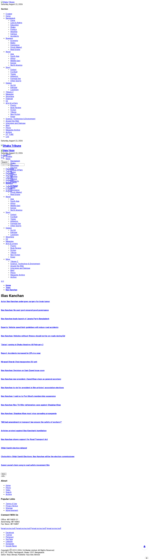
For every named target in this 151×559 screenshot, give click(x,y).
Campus (13, 34)
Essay (12, 116)
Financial (9, 99)
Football (13, 72)
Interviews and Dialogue (15, 123)
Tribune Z (9, 92)
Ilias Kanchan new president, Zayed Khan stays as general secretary (31, 379)
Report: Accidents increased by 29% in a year (21, 353)
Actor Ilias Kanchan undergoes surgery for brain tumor (25, 301)
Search (8, 492)
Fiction (13, 110)
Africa (12, 58)
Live (7, 137)
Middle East (15, 61)
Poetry (13, 105)
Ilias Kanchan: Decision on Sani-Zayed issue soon (22, 370)
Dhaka (12, 27)
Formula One (15, 78)
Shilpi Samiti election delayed (14, 448)
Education (14, 25)
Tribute (13, 112)
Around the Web (12, 121)
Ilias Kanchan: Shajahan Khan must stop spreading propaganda (29, 413)
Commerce (14, 45)
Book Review (15, 108)
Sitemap (9, 508)
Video (8, 490)
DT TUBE (9, 134)
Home (8, 16)
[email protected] (8, 528)
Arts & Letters (12, 103)
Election (13, 168)
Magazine (10, 94)
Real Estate (15, 49)
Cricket (13, 70)
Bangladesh (10, 18)
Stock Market (16, 47)
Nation (13, 172)
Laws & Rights (16, 23)
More (8, 259)
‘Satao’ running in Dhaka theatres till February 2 (22, 345)
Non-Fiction (15, 114)
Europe (13, 63)
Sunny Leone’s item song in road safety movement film (25, 465)
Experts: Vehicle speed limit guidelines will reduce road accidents (29, 327)
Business (9, 38)
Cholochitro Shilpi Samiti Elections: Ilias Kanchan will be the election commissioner (38, 456)
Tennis (13, 74)
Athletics (14, 76)
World (8, 52)
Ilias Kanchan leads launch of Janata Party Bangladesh (25, 319)
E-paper (9, 14)
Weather (13, 32)
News (8, 159)
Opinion (9, 83)
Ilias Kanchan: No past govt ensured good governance (25, 310)
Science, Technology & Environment (20, 119)
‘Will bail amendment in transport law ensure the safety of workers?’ (31, 422)
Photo (8, 128)
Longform (14, 90)
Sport (8, 67)
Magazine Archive (13, 130)
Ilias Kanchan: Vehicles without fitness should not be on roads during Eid (33, 336)
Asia (12, 54)
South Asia (14, 56)
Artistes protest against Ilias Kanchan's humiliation (23, 431)
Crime (12, 20)
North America (16, 65)
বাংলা (2, 157)
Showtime (10, 96)
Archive (9, 132)
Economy (14, 41)
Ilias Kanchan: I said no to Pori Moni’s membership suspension (28, 396)
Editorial (13, 87)
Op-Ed (13, 85)
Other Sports (15, 81)
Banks (12, 43)
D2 (7, 101)
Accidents (14, 36)
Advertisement (12, 510)
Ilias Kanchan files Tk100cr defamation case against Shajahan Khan (31, 405)
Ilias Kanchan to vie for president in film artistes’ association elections (32, 388)
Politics (13, 29)
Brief (8, 125)
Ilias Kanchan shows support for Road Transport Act (24, 439)
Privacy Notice (12, 506)
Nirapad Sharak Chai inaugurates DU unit (19, 362)
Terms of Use (11, 504)
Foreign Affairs (16, 170)
